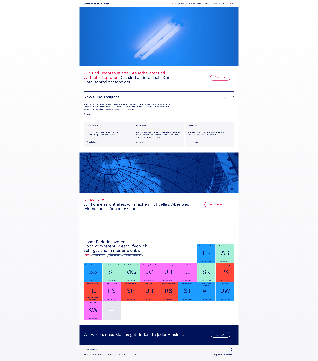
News (206, 3)
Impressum (218, 355)
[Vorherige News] (225, 97)
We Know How (217, 204)
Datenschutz (229, 355)
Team (199, 3)
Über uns (220, 78)
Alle (87, 256)
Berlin (92, 349)
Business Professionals (132, 256)
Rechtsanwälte (98, 256)
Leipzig (86, 349)
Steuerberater (114, 256)
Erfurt (98, 349)
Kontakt (222, 3)
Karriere (213, 3)
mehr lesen (90, 114)
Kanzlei (181, 3)
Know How (190, 3)
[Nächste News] (232, 97)
